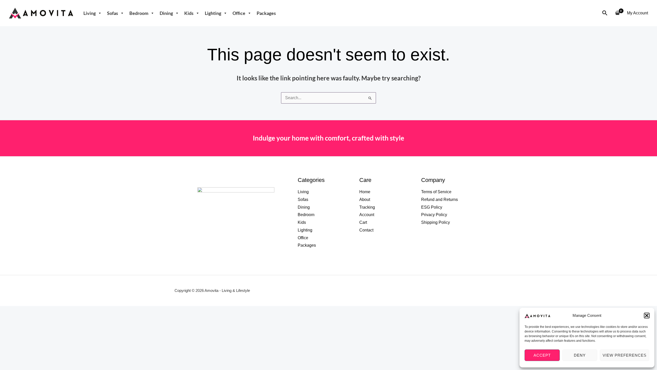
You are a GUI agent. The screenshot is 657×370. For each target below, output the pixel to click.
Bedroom (138, 13)
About (364, 199)
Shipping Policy (435, 222)
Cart (363, 222)
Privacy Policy (434, 214)
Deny (580, 355)
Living (89, 13)
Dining (166, 13)
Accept (542, 355)
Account (366, 214)
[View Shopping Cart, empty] (617, 13)
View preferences (624, 355)
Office (239, 13)
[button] (646, 315)
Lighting (213, 13)
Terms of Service (436, 192)
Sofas (112, 13)
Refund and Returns (439, 199)
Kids (189, 13)
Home (364, 192)
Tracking (367, 207)
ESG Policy (431, 207)
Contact (366, 230)
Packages (266, 13)
